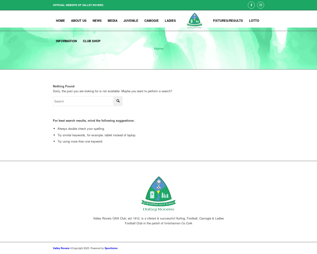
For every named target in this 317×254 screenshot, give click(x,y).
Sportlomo (111, 248)
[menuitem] (60, 20)
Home (158, 48)
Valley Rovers (61, 248)
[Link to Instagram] (260, 5)
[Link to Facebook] (251, 5)
